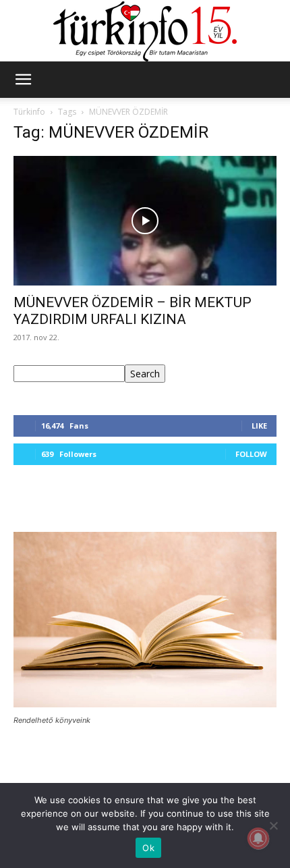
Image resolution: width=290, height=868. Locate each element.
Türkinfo (29, 111)
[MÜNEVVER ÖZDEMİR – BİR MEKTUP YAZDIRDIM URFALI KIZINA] (145, 221)
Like (259, 426)
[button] (23, 79)
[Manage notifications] (258, 838)
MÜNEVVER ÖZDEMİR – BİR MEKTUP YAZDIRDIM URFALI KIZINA (132, 310)
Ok (148, 847)
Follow (251, 454)
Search (145, 373)
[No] (273, 825)
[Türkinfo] (145, 31)
